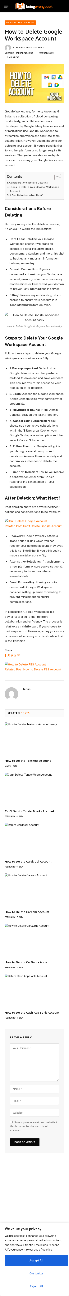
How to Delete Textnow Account (28, 760)
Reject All (36, 1286)
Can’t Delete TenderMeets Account (29, 811)
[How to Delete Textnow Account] (34, 739)
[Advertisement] (34, 1198)
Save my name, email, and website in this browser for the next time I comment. (34, 1126)
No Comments (46, 53)
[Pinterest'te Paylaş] (12, 655)
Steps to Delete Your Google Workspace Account (34, 189)
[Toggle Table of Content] (56, 177)
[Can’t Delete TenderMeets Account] (34, 789)
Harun (19, 48)
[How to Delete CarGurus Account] (34, 940)
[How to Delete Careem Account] (34, 890)
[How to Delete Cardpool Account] (34, 839)
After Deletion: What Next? (27, 195)
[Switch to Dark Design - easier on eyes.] (58, 6)
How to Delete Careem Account (27, 912)
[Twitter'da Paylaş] (8, 655)
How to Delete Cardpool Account (28, 861)
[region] (34, 1259)
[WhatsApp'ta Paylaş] (15, 655)
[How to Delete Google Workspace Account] (34, 83)
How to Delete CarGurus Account (28, 962)
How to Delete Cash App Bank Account (32, 1012)
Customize (37, 1273)
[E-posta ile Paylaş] (18, 655)
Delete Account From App (20, 23)
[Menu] (6, 6)
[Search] (64, 6)
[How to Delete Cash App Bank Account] (34, 990)
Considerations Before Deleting (28, 182)
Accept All (36, 1260)
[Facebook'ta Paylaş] (6, 655)
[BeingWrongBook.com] (34, 6)
